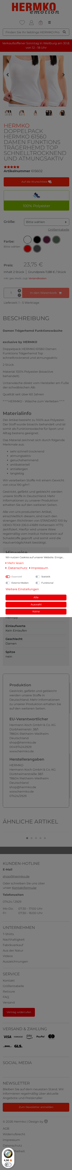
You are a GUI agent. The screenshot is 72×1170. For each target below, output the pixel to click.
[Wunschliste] (22, 22)
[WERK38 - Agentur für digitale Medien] (46, 1121)
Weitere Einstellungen (22, 589)
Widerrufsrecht (14, 1134)
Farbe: (12, 243)
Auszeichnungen (15, 961)
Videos (8, 956)
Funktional (47, 582)
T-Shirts (8, 934)
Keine (36, 611)
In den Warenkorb (43, 293)
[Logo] (36, 8)
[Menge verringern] (19, 295)
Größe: (9, 222)
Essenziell (16, 576)
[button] (27, 240)
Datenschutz (12, 1145)
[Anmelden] (31, 22)
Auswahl (36, 604)
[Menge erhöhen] (19, 291)
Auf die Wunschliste (34, 181)
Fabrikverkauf (13, 945)
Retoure (9, 991)
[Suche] (64, 32)
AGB (6, 1128)
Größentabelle (58, 229)
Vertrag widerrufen (19, 1012)
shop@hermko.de (16, 876)
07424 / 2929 (12, 901)
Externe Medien (20, 582)
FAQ (6, 997)
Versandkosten (38, 278)
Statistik (45, 576)
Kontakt (9, 980)
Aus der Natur (13, 950)
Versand (9, 1002)
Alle (36, 597)
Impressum (11, 1140)
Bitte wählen (35, 222)
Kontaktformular (24, 888)
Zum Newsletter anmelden (36, 1107)
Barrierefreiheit (14, 1151)
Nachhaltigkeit (14, 939)
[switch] (8, 1165)
